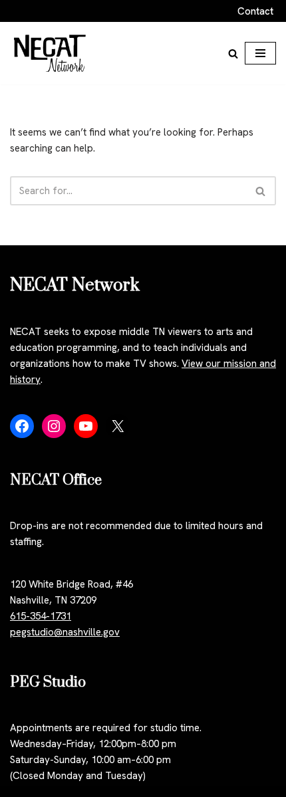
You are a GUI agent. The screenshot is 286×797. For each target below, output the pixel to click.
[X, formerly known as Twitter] (118, 426)
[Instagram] (54, 426)
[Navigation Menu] (260, 53)
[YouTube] (86, 426)
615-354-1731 (40, 616)
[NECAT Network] (50, 53)
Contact (255, 11)
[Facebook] (22, 426)
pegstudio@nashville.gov (65, 632)
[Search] (233, 53)
